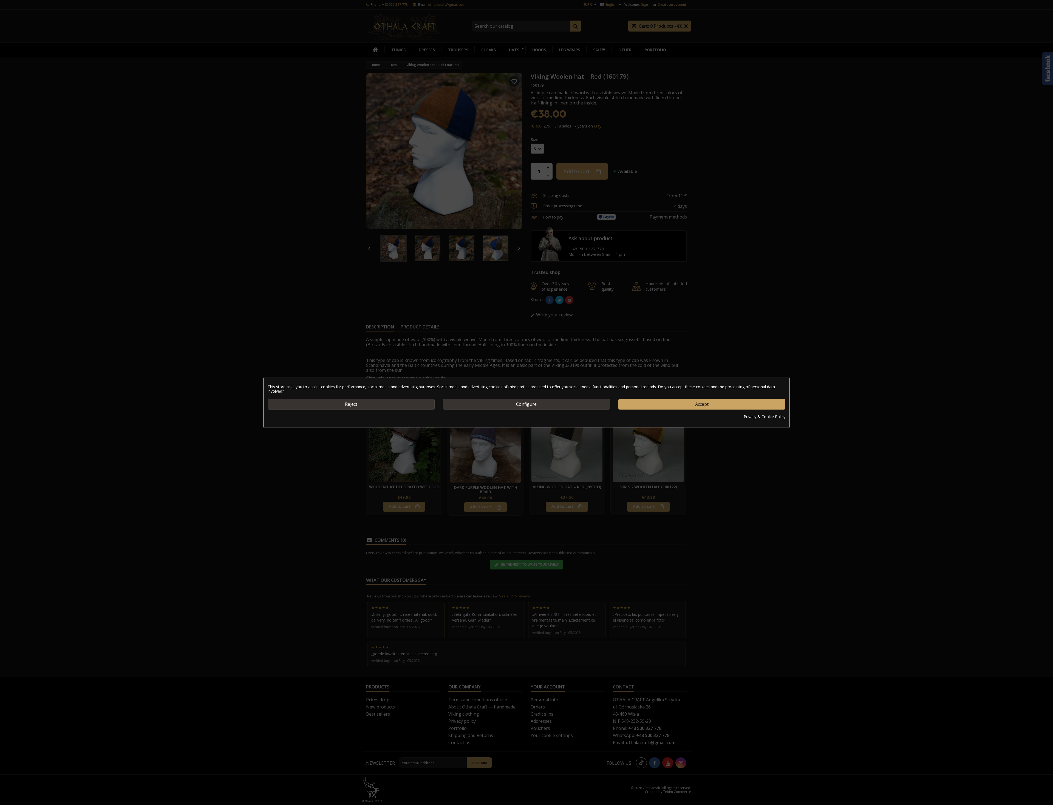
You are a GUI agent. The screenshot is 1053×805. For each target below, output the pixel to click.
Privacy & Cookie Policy (764, 416)
